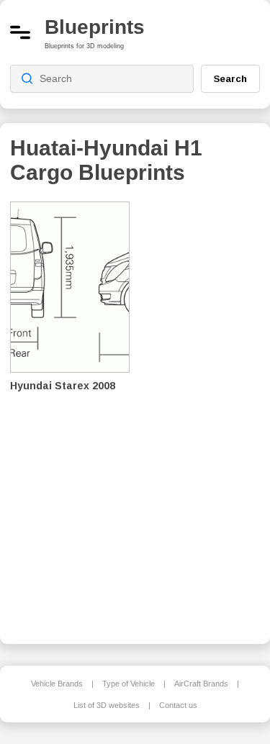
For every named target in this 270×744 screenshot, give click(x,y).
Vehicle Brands (57, 683)
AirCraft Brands (201, 683)
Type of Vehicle (128, 683)
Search (230, 78)
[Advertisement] (205, 413)
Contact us (178, 705)
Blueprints (95, 27)
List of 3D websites (106, 705)
